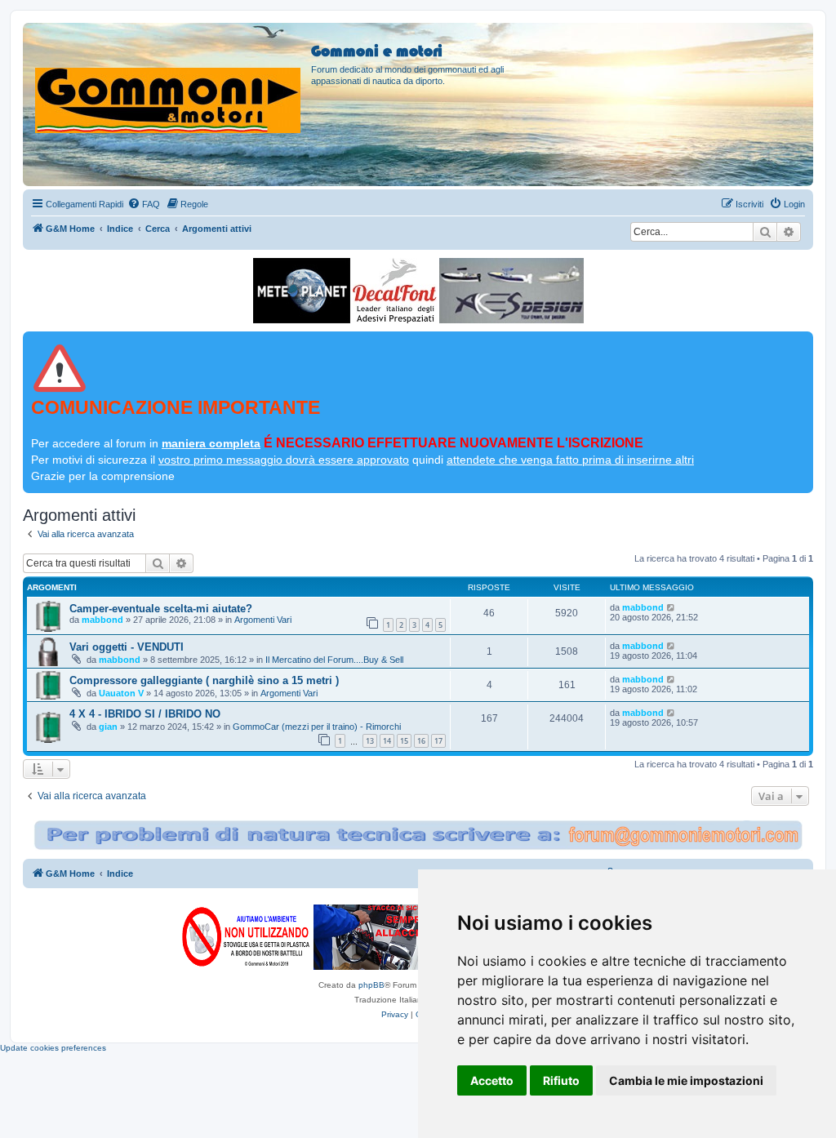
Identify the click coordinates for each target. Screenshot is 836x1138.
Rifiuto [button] (561, 1080)
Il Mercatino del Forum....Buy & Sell (334, 660)
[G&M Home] (169, 81)
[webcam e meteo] (301, 290)
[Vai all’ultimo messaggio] (671, 607)
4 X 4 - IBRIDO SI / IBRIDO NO (144, 714)
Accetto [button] (492, 1080)
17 (438, 741)
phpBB (371, 984)
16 (421, 741)
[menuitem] (143, 204)
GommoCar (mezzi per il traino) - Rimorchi (317, 726)
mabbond (102, 620)
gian (108, 726)
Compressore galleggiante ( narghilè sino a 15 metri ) (204, 680)
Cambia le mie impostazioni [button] (686, 1080)
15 (404, 741)
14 (387, 741)
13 (370, 741)
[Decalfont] (395, 290)
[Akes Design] (511, 290)
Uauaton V (121, 693)
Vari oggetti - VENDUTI (126, 647)
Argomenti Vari (262, 620)
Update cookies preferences (53, 1047)
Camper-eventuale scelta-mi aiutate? (160, 608)
